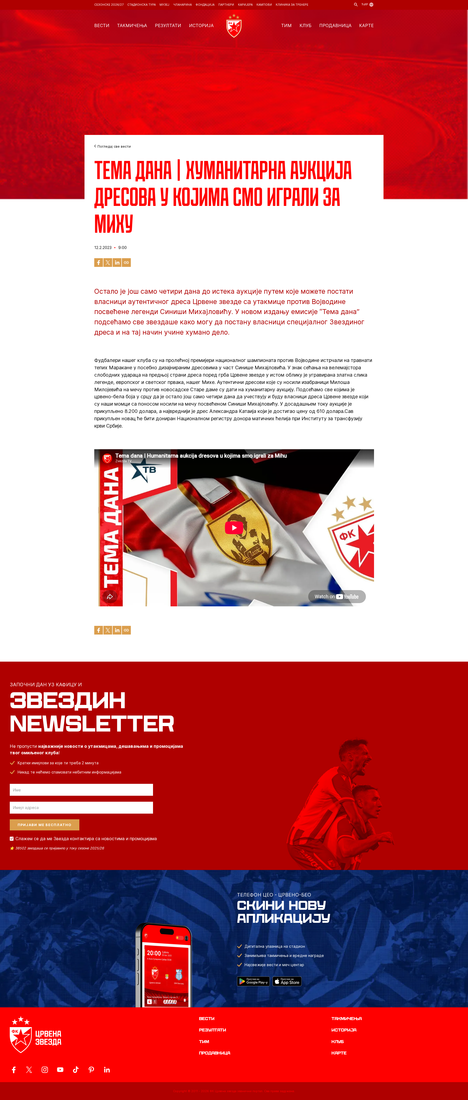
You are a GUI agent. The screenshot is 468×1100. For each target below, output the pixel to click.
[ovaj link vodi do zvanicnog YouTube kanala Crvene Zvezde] (60, 1070)
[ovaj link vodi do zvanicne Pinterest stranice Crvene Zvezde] (91, 1070)
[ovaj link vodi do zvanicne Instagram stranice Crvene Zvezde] (45, 1070)
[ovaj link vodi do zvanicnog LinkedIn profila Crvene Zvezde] (107, 1070)
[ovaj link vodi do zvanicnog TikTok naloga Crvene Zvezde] (76, 1070)
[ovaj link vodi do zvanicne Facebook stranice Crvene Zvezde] (14, 1070)
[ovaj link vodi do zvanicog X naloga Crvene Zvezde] (29, 1070)
